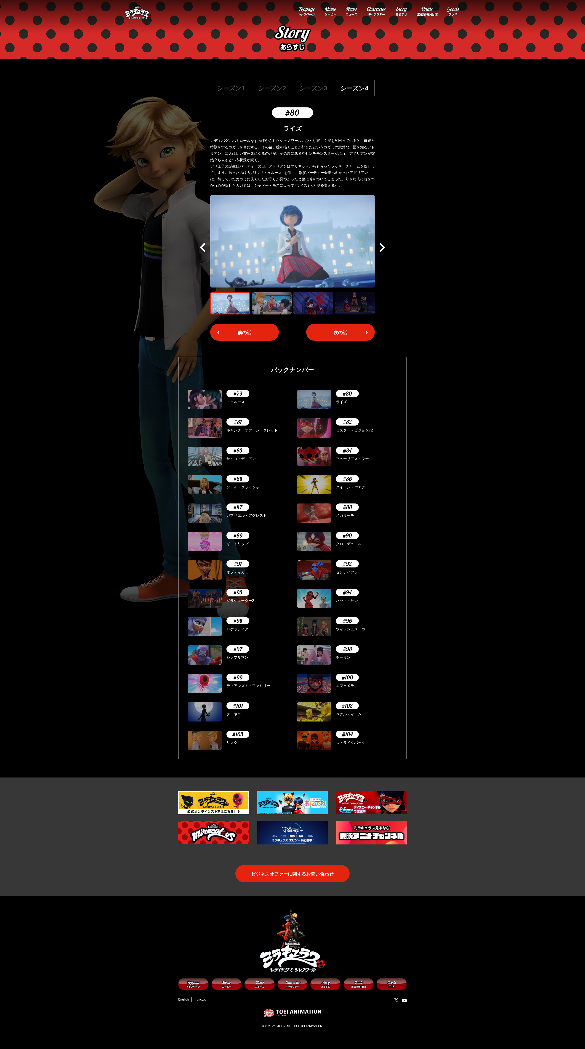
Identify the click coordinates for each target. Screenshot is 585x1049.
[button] (382, 247)
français (200, 999)
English (183, 999)
